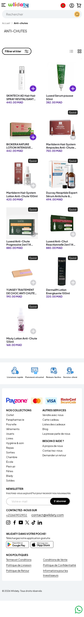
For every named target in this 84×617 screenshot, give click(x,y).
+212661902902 (16, 515)
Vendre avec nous (52, 415)
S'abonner (60, 501)
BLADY (9, 475)
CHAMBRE (11, 457)
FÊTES (9, 471)
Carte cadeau (50, 419)
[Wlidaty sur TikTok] (33, 522)
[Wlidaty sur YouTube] (21, 522)
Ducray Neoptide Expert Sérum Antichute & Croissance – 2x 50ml (61, 196)
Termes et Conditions (18, 559)
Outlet (10, 415)
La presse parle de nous (56, 433)
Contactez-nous (52, 450)
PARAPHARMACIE (15, 419)
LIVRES (9, 438)
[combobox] (42, 14)
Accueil (6, 23)
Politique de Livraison (18, 565)
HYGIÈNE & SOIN (15, 443)
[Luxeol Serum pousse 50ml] (62, 77)
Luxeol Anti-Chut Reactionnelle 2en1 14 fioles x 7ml (59, 245)
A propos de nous (52, 445)
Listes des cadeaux (53, 424)
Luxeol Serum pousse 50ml (59, 97)
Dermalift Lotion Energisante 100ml (58, 291)
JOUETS (10, 433)
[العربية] (64, 5)
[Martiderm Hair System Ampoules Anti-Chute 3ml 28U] (62, 126)
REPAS (10, 447)
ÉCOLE (9, 461)
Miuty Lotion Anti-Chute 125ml (21, 340)
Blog (45, 429)
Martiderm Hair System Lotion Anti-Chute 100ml (22, 194)
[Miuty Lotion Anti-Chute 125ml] (22, 320)
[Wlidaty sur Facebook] (14, 522)
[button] (79, 5)
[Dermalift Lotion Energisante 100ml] (62, 271)
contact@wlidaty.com (47, 515)
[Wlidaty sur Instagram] (8, 522)
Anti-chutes (21, 23)
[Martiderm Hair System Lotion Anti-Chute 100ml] (22, 174)
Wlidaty (15, 590)
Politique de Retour (17, 570)
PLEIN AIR (10, 466)
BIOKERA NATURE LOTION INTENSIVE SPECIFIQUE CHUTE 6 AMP (20, 149)
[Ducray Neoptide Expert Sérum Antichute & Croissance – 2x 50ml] (62, 174)
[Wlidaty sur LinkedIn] (40, 522)
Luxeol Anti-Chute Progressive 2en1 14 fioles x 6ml (18, 245)
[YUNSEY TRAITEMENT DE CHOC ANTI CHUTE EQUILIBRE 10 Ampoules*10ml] (22, 271)
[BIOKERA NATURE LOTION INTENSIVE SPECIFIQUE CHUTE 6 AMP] (22, 126)
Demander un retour (54, 455)
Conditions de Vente (55, 559)
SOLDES (10, 480)
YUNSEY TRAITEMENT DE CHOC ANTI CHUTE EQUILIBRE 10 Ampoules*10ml (20, 294)
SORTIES (10, 452)
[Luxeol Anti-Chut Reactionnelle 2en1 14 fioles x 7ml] (62, 223)
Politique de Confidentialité (59, 565)
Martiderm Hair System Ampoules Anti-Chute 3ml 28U (61, 148)
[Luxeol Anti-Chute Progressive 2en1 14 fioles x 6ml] (22, 223)
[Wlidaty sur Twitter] (27, 522)
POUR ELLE (11, 424)
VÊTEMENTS (12, 429)
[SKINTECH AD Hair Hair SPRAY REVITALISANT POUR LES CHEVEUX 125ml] (22, 77)
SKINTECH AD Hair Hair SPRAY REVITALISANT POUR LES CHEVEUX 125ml (20, 100)
